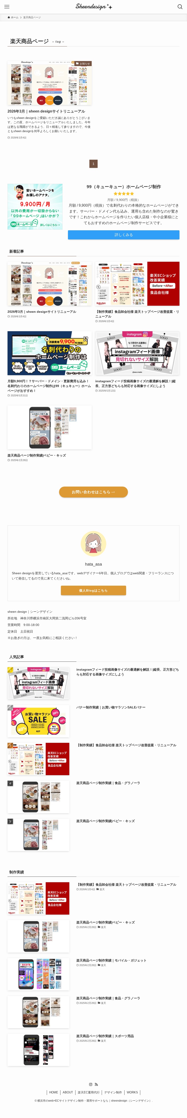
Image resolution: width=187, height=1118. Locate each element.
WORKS (132, 1092)
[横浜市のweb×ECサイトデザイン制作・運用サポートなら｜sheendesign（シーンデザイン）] (93, 7)
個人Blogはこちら (93, 590)
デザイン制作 (113, 1092)
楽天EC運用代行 (89, 1092)
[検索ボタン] (180, 7)
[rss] (96, 1084)
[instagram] (91, 1084)
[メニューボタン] (7, 7)
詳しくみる (124, 235)
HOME (53, 1092)
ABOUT (68, 1092)
